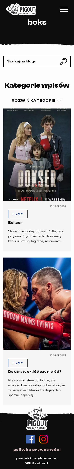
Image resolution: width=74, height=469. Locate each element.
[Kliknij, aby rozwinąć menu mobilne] (64, 9)
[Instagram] (43, 439)
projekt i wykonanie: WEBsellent (37, 461)
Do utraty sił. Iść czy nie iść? (34, 372)
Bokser (15, 222)
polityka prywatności (37, 450)
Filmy (18, 214)
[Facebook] (30, 439)
